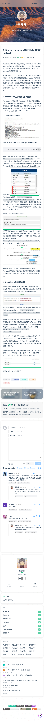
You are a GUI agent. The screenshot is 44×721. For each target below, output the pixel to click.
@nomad (21, 527)
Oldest (26, 468)
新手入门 (24, 379)
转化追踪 (7, 379)
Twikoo (36, 539)
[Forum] (23, 578)
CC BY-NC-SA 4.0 (33, 412)
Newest (20, 468)
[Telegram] (20, 578)
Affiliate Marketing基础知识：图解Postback (24, 408)
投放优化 (7, 383)
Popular (33, 468)
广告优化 (33, 379)
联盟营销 (16, 379)
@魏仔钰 (21, 489)
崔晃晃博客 (25, 414)
